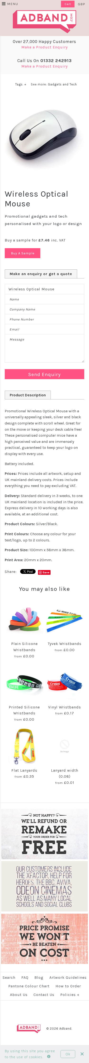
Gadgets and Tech (62, 84)
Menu (12, 4)
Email (14, 329)
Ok (68, 1054)
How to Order (68, 986)
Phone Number (21, 319)
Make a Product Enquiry (44, 47)
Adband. (65, 1028)
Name (14, 299)
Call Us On (44, 60)
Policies (70, 994)
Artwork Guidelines (68, 977)
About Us (19, 994)
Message (16, 339)
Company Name (22, 309)
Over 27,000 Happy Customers (44, 41)
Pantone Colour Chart (29, 986)
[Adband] (44, 13)
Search (9, 977)
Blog (38, 977)
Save (46, 572)
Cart (68, 4)
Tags (20, 84)
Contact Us (43, 994)
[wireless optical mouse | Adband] (44, 97)
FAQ (24, 977)
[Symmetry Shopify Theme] (44, 858)
